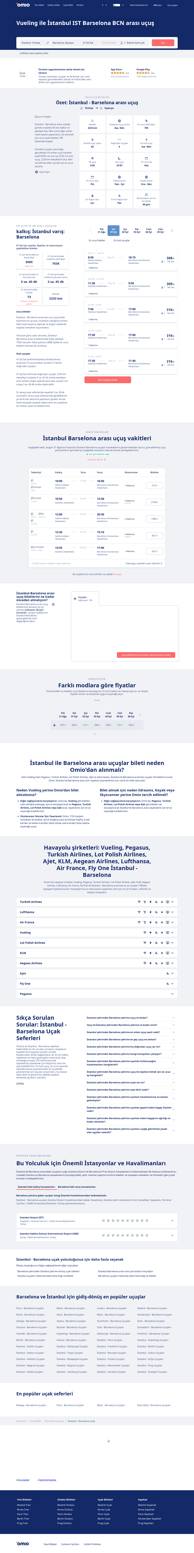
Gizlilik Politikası (92, 1544)
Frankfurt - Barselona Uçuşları (153, 1333)
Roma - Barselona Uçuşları (30, 1314)
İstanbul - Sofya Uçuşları (150, 1359)
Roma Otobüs (65, 1509)
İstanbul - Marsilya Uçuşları (111, 1352)
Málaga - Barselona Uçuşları (31, 1405)
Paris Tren (22, 1514)
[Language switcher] (118, 5)
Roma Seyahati (146, 1509)
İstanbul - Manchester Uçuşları (113, 1365)
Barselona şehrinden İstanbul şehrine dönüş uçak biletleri (48, 1271)
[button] (91, 42)
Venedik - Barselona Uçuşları (31, 1333)
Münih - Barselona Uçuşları (30, 1340)
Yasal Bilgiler (50, 1544)
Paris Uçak (103, 1514)
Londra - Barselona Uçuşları (112, 1308)
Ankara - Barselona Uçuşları (71, 1340)
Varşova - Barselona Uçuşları (31, 1327)
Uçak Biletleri (105, 1499)
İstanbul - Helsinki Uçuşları (30, 1359)
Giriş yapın (172, 5)
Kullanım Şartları (70, 1544)
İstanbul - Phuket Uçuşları (111, 1359)
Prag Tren (22, 1523)
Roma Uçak (104, 1509)
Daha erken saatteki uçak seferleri (52, 563)
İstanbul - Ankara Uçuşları (30, 1352)
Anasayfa (21, 1421)
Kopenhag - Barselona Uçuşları (73, 1333)
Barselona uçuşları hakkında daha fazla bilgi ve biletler (127, 1275)
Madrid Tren (24, 1505)
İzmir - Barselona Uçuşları (151, 1321)
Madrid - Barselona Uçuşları (152, 1308)
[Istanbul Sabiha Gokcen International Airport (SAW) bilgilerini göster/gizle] (172, 1235)
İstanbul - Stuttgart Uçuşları (152, 1371)
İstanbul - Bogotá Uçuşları (71, 1365)
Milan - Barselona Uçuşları (111, 1314)
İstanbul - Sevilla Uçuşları (29, 1371)
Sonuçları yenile (95, 459)
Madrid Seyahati (147, 1505)
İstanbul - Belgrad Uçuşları (30, 1365)
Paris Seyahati (146, 1514)
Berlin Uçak (104, 1518)
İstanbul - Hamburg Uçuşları (72, 1371)
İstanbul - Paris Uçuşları (109, 1340)
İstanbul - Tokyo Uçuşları (70, 1352)
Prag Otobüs (64, 1523)
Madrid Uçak (105, 1505)
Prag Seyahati (145, 1523)
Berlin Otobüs (65, 1518)
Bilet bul (29, 266)
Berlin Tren (23, 1518)
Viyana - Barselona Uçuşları (71, 1321)
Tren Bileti (39, 5)
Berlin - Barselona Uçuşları (71, 1308)
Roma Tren (23, 1509)
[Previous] (54, 714)
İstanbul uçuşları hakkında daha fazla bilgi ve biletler (45, 1275)
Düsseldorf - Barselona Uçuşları (154, 1327)
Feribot (80, 5)
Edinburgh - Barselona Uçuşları (113, 1333)
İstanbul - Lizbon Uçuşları (150, 1352)
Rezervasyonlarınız (139, 5)
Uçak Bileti (68, 5)
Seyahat (142, 1499)
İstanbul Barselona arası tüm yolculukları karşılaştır (125, 1271)
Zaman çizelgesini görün (29, 302)
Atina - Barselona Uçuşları (70, 1314)
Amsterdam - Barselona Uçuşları (154, 1314)
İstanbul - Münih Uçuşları (150, 1346)
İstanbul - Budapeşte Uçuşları (72, 1359)
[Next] (172, 230)
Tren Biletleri (24, 1499)
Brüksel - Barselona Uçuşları (72, 1327)
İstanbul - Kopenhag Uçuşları (152, 1340)
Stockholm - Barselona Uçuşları (114, 1321)
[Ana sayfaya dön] (25, 5)
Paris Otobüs (64, 1514)
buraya (117, 574)
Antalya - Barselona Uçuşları (31, 1321)
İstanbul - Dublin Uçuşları (29, 1346)
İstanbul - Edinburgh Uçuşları (72, 1346)
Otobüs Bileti (53, 5)
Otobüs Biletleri (66, 1499)
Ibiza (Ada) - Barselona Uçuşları (154, 1405)
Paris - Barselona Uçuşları (30, 1308)
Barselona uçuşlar (54, 1421)
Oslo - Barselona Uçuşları (110, 1327)
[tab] (97, 240)
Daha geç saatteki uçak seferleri (143, 563)
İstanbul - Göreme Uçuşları (111, 1371)
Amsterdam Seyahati (149, 1518)
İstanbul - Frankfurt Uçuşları (112, 1346)
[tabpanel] (124, 633)
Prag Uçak (103, 1523)
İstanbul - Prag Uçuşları (149, 1365)
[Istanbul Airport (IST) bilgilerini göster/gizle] (172, 1220)
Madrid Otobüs (65, 1505)
